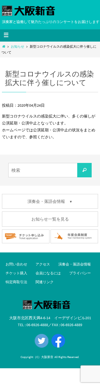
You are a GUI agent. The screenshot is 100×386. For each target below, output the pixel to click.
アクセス (43, 264)
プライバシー (80, 273)
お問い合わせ (16, 264)
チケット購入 (16, 273)
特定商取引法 (16, 282)
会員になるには (48, 273)
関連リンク (45, 282)
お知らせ (17, 46)
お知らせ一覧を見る (50, 219)
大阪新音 (47, 357)
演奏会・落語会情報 (74, 264)
